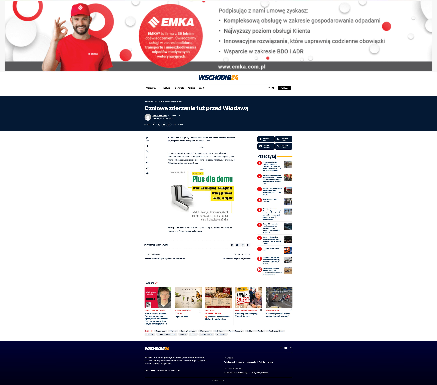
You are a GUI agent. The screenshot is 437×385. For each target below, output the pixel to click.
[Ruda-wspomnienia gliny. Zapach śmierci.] (248, 297)
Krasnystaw (209, 310)
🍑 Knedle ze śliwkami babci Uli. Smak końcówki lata (217, 317)
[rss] (283, 146)
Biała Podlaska (241, 310)
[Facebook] (266, 139)
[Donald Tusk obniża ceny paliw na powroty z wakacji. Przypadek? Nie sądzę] (288, 190)
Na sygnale (160, 310)
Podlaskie (221, 334)
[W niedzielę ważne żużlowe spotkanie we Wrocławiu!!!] (279, 297)
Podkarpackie (206, 334)
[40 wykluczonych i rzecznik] (288, 201)
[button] (269, 88)
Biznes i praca (150, 310)
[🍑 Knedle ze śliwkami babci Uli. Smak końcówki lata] (218, 297)
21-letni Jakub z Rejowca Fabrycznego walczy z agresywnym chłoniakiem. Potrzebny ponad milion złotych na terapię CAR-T (156, 318)
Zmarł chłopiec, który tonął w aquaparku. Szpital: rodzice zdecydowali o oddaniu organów (272, 228)
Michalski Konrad (159, 115)
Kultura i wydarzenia (183, 310)
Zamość (150, 334)
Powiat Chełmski (235, 331)
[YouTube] (286, 348)
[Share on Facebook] (154, 124)
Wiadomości (205, 331)
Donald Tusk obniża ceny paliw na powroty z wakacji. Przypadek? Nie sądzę (272, 191)
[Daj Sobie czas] (188, 297)
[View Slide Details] (218, 36)
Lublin (249, 331)
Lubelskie (178, 313)
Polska (260, 331)
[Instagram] (283, 139)
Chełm (172, 331)
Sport (277, 310)
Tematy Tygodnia (188, 331)
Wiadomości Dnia (276, 331)
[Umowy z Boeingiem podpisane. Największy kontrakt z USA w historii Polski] (288, 239)
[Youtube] (266, 146)
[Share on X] (158, 124)
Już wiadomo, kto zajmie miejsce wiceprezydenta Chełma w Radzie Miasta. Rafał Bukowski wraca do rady (272, 179)
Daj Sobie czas (181, 316)
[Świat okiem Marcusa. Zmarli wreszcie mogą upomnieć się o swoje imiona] (288, 260)
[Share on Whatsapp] (147, 157)
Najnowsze (270, 310)
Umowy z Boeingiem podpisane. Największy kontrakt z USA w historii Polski (272, 240)
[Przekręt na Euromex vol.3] (288, 250)
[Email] (163, 124)
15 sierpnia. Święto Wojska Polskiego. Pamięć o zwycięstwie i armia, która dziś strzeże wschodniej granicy (272, 166)
